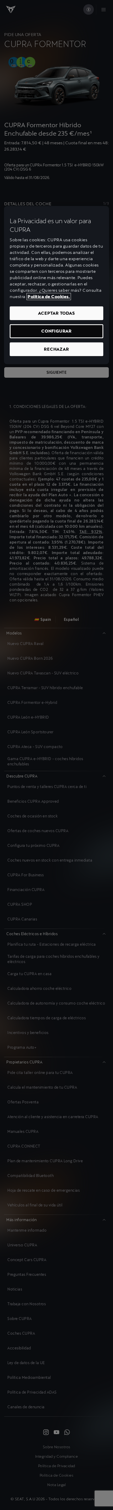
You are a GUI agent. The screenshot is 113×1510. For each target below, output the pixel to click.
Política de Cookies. (49, 296)
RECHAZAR (56, 348)
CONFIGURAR (56, 331)
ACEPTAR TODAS (56, 313)
